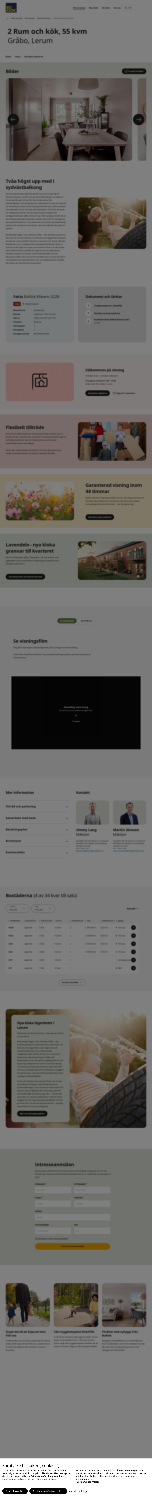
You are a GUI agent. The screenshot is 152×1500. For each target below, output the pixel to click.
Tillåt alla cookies (15, 1491)
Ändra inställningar (78, 1491)
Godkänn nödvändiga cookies (48, 1491)
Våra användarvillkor (88, 1481)
